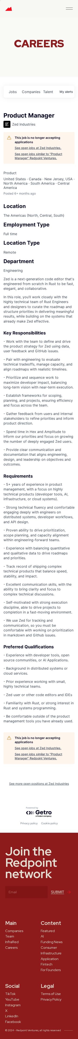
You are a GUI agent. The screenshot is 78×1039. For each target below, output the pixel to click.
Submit (57, 892)
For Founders (51, 970)
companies (31, 92)
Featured (48, 931)
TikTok (10, 994)
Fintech (46, 964)
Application (49, 959)
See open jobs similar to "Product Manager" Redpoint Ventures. (38, 156)
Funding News (51, 942)
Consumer (49, 948)
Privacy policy (29, 823)
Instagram (13, 1005)
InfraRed (12, 942)
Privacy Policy (51, 999)
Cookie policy (49, 823)
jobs (13, 92)
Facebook (13, 1022)
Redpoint (8, 10)
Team (9, 936)
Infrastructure (51, 953)
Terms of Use (51, 994)
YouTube (12, 999)
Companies (14, 931)
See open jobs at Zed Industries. (38, 148)
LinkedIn (11, 1016)
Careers (11, 948)
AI (42, 936)
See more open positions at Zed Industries (39, 783)
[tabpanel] (39, 500)
